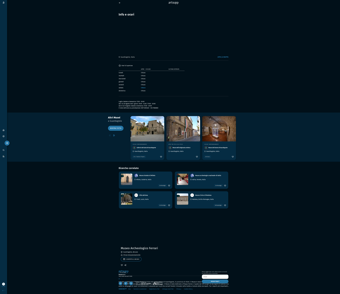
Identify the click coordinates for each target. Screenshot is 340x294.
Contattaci (122, 289)
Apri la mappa (223, 57)
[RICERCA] (3, 150)
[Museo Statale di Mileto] (126, 179)
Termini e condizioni (140, 289)
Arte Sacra (207, 156)
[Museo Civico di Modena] (182, 199)
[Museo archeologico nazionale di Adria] (182, 179)
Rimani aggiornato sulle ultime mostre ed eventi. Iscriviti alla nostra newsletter (214, 272)
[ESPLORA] (3, 136)
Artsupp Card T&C (168, 289)
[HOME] (3, 130)
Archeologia (162, 185)
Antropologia (218, 205)
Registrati (215, 281)
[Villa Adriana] (126, 199)
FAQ (129, 289)
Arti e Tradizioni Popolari (139, 156)
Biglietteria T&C (154, 289)
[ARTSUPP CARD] (3, 156)
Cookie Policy (188, 289)
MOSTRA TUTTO (115, 128)
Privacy (178, 289)
